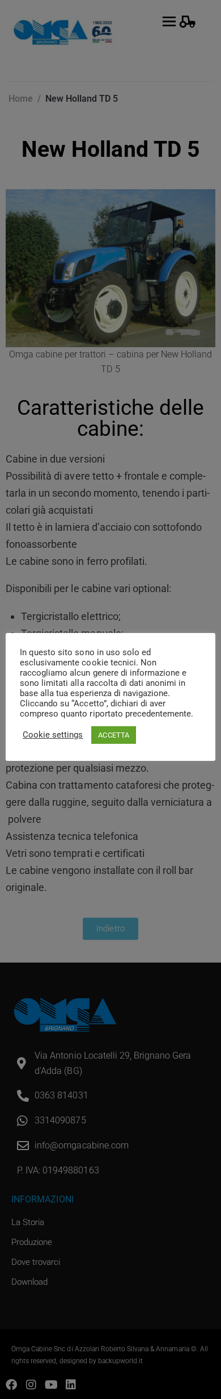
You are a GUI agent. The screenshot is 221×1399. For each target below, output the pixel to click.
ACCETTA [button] (113, 735)
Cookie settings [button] (53, 735)
